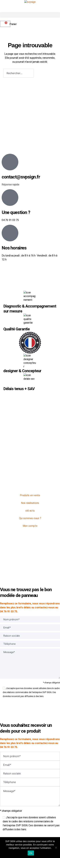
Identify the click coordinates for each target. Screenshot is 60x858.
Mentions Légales (33, 559)
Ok (30, 853)
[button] (30, 15)
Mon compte (30, 525)
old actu (30, 510)
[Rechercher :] (18, 74)
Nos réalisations (30, 503)
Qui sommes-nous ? (30, 518)
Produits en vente (30, 495)
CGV (30, 563)
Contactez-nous (30, 486)
